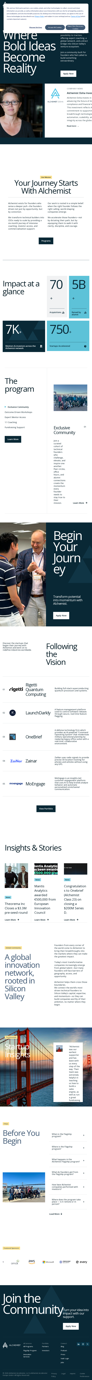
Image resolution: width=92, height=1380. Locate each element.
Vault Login (65, 1358)
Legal (63, 1373)
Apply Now (68, 73)
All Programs (28, 1346)
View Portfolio (46, 808)
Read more (50, 126)
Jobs (62, 1362)
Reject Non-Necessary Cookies (75, 27)
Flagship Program (30, 1350)
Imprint (72, 1373)
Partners (45, 1346)
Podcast (64, 1350)
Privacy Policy (39, 16)
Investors (45, 1350)
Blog (62, 1346)
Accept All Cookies (55, 27)
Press (63, 1354)
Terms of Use (75, 16)
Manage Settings (35, 27)
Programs (46, 240)
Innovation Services (27, 1355)
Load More (54, 1214)
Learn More (13, 439)
